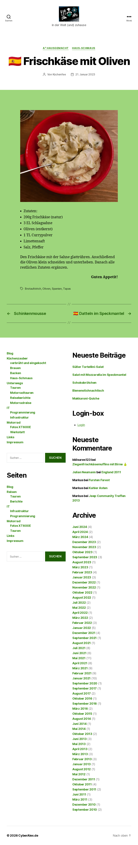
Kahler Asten (98, 488)
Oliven (46, 288)
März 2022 (80, 617)
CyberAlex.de (28, 835)
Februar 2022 (82, 623)
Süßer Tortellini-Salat (88, 367)
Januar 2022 (81, 628)
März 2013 (80, 754)
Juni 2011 (79, 794)
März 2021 (80, 668)
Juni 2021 (79, 653)
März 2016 (80, 708)
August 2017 (81, 693)
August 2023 (81, 562)
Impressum (15, 442)
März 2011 (79, 799)
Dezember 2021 (83, 633)
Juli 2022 (79, 602)
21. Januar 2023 (85, 74)
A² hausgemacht (56, 48)
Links (10, 437)
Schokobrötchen (84, 382)
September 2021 (84, 638)
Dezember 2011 (83, 779)
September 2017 (84, 688)
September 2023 (84, 557)
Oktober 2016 (82, 698)
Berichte (16, 501)
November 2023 (84, 547)
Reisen (11, 492)
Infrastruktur (19, 417)
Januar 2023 (81, 577)
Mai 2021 (78, 658)
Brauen (15, 368)
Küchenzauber (17, 358)
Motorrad (14, 422)
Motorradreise (20, 403)
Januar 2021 (81, 678)
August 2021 (81, 643)
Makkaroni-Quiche (85, 398)
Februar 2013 (82, 759)
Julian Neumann (84, 472)
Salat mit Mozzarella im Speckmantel (99, 374)
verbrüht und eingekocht (28, 363)
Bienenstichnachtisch (88, 390)
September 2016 (84, 703)
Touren (15, 387)
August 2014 (81, 718)
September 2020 (84, 683)
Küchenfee (59, 74)
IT (8, 408)
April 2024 (80, 532)
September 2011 (84, 789)
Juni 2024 (79, 527)
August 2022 (81, 597)
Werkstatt (17, 432)
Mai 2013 (79, 744)
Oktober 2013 (82, 734)
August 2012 (81, 769)
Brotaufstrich (33, 288)
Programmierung (22, 412)
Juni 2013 (79, 739)
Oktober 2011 (82, 784)
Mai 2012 (78, 774)
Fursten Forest (99, 480)
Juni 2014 (79, 724)
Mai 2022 (79, 607)
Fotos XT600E (20, 427)
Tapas (67, 288)
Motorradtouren (21, 392)
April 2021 (79, 663)
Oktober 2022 (82, 592)
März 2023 (80, 567)
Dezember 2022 (84, 582)
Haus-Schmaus (83, 48)
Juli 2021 (78, 648)
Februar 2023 (82, 572)
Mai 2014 (79, 729)
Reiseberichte (20, 398)
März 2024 (80, 537)
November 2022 (84, 587)
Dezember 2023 (84, 542)
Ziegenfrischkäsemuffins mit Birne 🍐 (99, 464)
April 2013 (79, 749)
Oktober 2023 (82, 552)
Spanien (57, 288)
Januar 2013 (81, 764)
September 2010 (84, 809)
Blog (10, 353)
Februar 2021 (82, 673)
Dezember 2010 (84, 804)
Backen (15, 373)
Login (81, 425)
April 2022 (80, 612)
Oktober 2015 (82, 713)
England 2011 (111, 472)
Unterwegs (15, 383)
